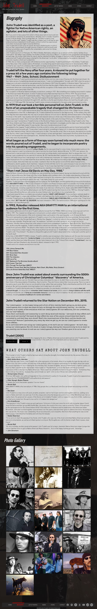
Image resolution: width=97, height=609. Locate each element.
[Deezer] (87, 604)
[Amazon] (79, 604)
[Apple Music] (75, 604)
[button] (20, 456)
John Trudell (13, 5)
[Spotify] (71, 604)
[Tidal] (91, 604)
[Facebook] (67, 604)
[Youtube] (83, 604)
